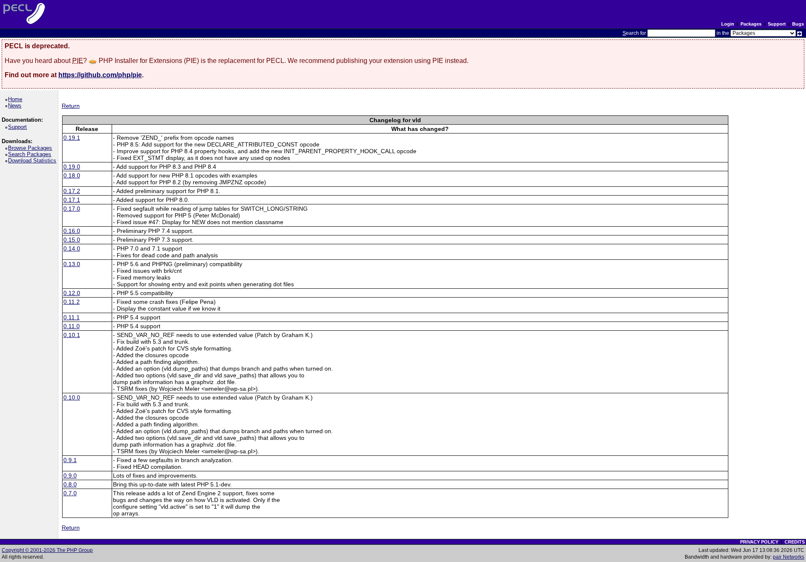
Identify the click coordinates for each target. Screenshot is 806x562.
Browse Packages (31, 148)
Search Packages (31, 154)
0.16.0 (71, 230)
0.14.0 (71, 248)
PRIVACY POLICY (759, 541)
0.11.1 (71, 317)
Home (16, 99)
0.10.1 (71, 335)
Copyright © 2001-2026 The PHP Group (47, 550)
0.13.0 (71, 264)
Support (777, 23)
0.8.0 (70, 484)
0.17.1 (71, 199)
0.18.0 (71, 175)
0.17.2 (71, 191)
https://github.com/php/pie (100, 74)
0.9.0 (70, 475)
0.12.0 (71, 293)
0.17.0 (71, 208)
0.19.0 (71, 166)
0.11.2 (71, 301)
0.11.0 (71, 326)
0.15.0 (71, 239)
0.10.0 (71, 397)
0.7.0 (70, 493)
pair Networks (788, 557)
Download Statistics (33, 160)
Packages (751, 23)
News (16, 105)
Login (727, 23)
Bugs (798, 23)
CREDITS (795, 541)
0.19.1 (71, 137)
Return (71, 105)
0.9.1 (70, 460)
